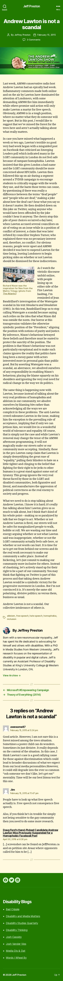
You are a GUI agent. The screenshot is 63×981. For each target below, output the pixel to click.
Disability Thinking (17, 930)
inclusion (11, 619)
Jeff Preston (31, 6)
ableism (11, 615)
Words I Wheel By (16, 957)
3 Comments (33, 39)
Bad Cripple (12, 909)
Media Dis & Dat (15, 950)
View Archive (12, 675)
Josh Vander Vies (16, 943)
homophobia (50, 615)
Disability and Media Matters (23, 916)
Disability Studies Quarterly (22, 923)
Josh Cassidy (14, 936)
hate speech (36, 615)
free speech (22, 615)
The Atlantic (9, 293)
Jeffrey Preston (22, 34)
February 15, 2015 (46, 34)
